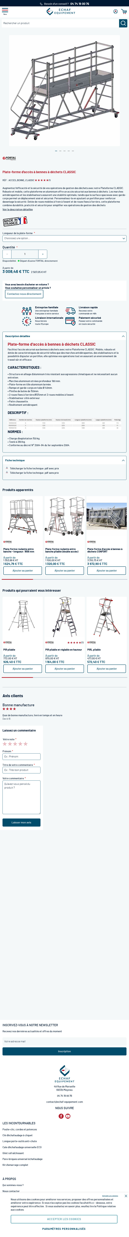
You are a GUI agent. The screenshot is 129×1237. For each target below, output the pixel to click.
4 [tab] (111, 579)
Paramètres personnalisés (64, 1229)
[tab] (64, 336)
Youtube (67, 1116)
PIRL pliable (94, 650)
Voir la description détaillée (18, 209)
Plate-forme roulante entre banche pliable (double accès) (61, 550)
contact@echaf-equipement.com (64, 1102)
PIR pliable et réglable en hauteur (63, 650)
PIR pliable (9, 650)
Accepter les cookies (64, 1219)
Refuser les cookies (110, 1195)
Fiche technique (15, 460)
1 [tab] (17, 579)
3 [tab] (80, 579)
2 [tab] (48, 579)
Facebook (61, 1116)
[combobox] (64, 23)
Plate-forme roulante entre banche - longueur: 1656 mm (18, 550)
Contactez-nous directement (24, 294)
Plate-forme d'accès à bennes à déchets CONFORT (104, 550)
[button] (56, 150)
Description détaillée (17, 336)
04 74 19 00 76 (64, 1096)
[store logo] (61, 11)
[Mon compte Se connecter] (115, 11)
